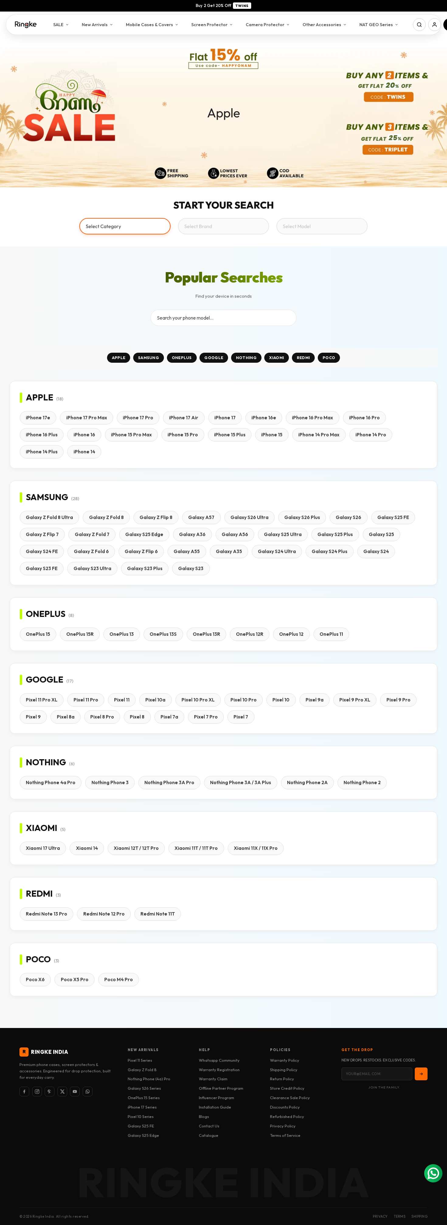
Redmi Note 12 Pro (104, 914)
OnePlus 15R (80, 634)
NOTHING (246, 357)
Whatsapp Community (219, 1060)
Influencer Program (216, 1097)
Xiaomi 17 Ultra (43, 848)
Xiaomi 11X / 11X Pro (256, 848)
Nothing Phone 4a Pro (50, 782)
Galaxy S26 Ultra (249, 517)
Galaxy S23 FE (41, 568)
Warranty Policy (284, 1060)
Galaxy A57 (201, 517)
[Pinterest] (49, 1091)
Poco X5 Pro (74, 979)
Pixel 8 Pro (102, 717)
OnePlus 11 (331, 634)
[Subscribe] (421, 1074)
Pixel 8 (137, 717)
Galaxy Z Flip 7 (42, 534)
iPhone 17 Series (142, 1107)
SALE (58, 24)
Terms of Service (285, 1135)
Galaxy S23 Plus (144, 568)
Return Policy (282, 1078)
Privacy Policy (283, 1125)
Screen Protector (209, 24)
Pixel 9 (33, 717)
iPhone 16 (84, 435)
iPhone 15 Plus (229, 435)
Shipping (419, 1216)
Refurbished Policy (287, 1116)
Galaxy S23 (190, 568)
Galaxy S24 (376, 551)
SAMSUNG (148, 357)
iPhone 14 (84, 452)
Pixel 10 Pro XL (198, 700)
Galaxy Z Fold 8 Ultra (49, 517)
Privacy (380, 1216)
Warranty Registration (219, 1069)
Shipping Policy (283, 1069)
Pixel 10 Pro (243, 700)
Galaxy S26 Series (144, 1088)
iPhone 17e (38, 417)
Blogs (204, 1116)
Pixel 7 (241, 717)
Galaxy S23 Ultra (92, 568)
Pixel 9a (315, 700)
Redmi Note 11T (157, 914)
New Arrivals (95, 24)
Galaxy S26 (348, 517)
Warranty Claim (213, 1078)
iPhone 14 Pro (370, 435)
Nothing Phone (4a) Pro (149, 1078)
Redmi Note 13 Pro (46, 914)
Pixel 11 (122, 700)
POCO (329, 357)
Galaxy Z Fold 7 (92, 534)
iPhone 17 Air (183, 417)
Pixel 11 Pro (86, 700)
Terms (400, 1216)
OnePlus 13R (206, 634)
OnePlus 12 (291, 634)
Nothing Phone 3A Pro (169, 782)
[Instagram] (37, 1091)
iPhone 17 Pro (138, 417)
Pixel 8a (65, 717)
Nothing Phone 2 (362, 782)
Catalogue (208, 1135)
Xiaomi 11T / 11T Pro (196, 848)
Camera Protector (265, 24)
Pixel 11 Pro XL (41, 700)
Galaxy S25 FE (393, 517)
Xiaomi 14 (87, 848)
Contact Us (209, 1125)
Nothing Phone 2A (307, 782)
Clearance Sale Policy (290, 1097)
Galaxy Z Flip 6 (141, 551)
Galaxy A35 (229, 551)
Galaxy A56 (235, 534)
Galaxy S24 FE (42, 551)
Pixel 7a (169, 717)
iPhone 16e (263, 417)
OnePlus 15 (38, 634)
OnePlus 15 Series (144, 1097)
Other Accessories (322, 24)
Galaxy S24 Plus (329, 551)
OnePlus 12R (249, 634)
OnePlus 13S (163, 634)
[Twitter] (62, 1091)
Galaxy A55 (187, 551)
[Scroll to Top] (435, 1192)
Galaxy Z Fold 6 (91, 551)
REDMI (303, 357)
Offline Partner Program (221, 1088)
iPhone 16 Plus (41, 435)
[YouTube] (75, 1091)
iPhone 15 (271, 435)
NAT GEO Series (376, 24)
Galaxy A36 (192, 534)
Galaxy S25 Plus (335, 534)
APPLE (119, 357)
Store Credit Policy (287, 1088)
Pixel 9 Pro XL (354, 700)
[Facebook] (24, 1091)
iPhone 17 (225, 417)
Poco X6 (35, 979)
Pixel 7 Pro (206, 717)
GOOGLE (213, 357)
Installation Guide (215, 1107)
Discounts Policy (285, 1107)
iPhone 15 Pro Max (131, 435)
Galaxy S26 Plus (302, 517)
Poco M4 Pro (118, 979)
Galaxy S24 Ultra (277, 551)
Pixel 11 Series (140, 1060)
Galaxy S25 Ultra (283, 534)
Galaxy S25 (381, 534)
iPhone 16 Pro (364, 417)
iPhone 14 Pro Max (318, 435)
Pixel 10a (155, 700)
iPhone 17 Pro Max (86, 417)
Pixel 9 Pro (398, 700)
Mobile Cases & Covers (149, 24)
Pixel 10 (280, 700)
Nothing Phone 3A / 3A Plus (240, 782)
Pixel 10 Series (141, 1116)
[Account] (434, 24)
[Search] (419, 24)
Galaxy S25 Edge (144, 534)
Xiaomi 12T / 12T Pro (136, 848)
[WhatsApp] (87, 1091)
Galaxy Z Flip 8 (156, 517)
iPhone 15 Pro (183, 435)
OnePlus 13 (121, 634)
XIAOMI (276, 357)
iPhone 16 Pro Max (312, 417)
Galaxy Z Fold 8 (106, 517)
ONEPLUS (182, 357)
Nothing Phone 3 (110, 782)
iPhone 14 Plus (41, 452)
